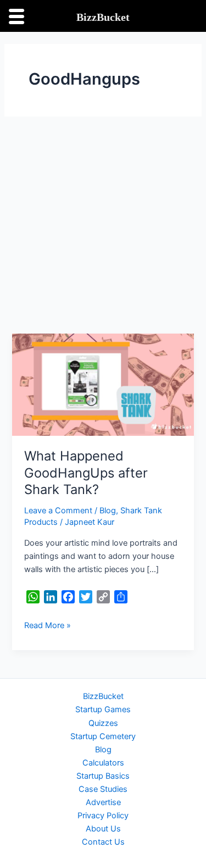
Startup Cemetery (103, 736)
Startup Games (103, 709)
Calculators (103, 763)
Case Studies (103, 789)
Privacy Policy (103, 815)
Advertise (103, 802)
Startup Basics (103, 776)
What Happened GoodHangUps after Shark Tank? (86, 473)
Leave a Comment (58, 510)
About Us (103, 829)
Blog (107, 510)
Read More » (47, 624)
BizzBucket (103, 696)
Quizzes (103, 723)
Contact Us (103, 842)
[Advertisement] (103, 225)
